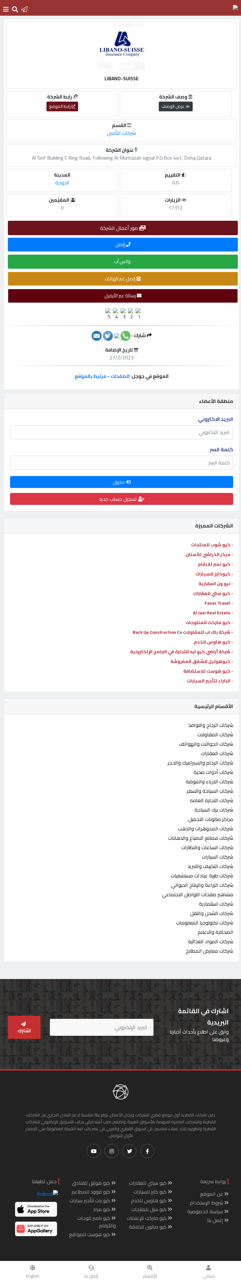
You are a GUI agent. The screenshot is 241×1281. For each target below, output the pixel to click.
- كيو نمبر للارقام (215, 564)
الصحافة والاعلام (215, 932)
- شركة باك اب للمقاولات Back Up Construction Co (183, 632)
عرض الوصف (173, 106)
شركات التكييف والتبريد (210, 866)
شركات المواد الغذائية (210, 941)
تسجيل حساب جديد (118, 499)
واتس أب (122, 261)
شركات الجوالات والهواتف (206, 744)
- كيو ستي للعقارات (213, 593)
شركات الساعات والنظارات (207, 847)
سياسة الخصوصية (205, 1211)
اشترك (24, 1030)
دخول (119, 482)
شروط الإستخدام (207, 1202)
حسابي (208, 1276)
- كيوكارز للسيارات (214, 574)
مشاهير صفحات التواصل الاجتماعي (197, 894)
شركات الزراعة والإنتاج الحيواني (202, 885)
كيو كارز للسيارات (150, 1191)
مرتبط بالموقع (90, 376)
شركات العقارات (217, 753)
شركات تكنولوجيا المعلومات (204, 922)
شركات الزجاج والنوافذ (210, 725)
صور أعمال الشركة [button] (119, 228)
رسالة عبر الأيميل (120, 295)
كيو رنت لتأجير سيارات (90, 1200)
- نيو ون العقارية (216, 584)
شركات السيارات (217, 856)
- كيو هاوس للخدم (213, 642)
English (32, 1276)
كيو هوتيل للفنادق (91, 1182)
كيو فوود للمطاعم (91, 1191)
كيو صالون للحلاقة (148, 1226)
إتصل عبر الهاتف (120, 278)
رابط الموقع (60, 106)
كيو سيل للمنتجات (149, 1209)
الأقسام (150, 1276)
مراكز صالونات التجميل (210, 819)
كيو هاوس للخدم (149, 1200)
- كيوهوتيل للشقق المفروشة (201, 661)
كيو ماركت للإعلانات (147, 1218)
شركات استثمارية (216, 903)
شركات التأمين (121, 133)
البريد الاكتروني (215, 419)
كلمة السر (221, 449)
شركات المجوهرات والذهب (205, 828)
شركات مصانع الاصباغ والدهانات (200, 838)
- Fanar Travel (219, 603)
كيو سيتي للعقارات (148, 1182)
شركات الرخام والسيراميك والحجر (200, 762)
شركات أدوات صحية (213, 772)
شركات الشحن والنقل (211, 913)
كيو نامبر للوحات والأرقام (97, 1222)
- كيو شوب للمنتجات (212, 545)
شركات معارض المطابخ (209, 950)
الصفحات (120, 376)
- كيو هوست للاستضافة (208, 671)
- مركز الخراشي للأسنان (209, 554)
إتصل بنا (91, 1276)
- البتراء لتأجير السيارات (210, 681)
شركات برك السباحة (214, 809)
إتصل (120, 244)
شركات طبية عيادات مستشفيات (202, 875)
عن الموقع (212, 1193)
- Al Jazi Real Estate (213, 613)
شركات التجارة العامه (211, 800)
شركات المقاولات (215, 734)
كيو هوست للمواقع (90, 1234)
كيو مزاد (102, 1209)
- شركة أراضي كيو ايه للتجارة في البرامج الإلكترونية (181, 652)
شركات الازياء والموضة (209, 781)
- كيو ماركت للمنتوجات (209, 622)
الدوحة (62, 182)
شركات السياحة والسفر (210, 791)
